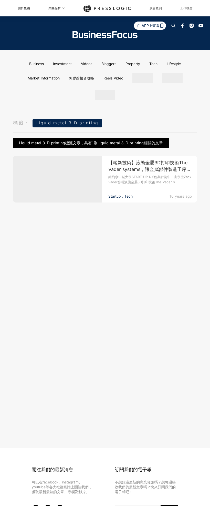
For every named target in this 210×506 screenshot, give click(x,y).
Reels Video (113, 78)
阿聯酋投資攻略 (81, 78)
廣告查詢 (156, 8)
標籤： (21, 122)
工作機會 (186, 8)
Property (132, 64)
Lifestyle (174, 64)
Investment (62, 64)
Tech (153, 64)
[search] (173, 25)
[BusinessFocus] (105, 34)
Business (36, 64)
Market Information (44, 78)
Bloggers (108, 64)
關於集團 (24, 8)
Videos (86, 64)
